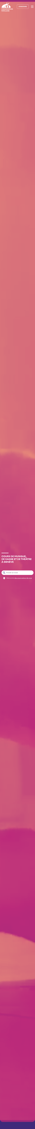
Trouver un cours (12, 572)
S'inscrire (23, 6)
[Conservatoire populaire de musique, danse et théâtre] (7, 6)
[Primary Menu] (32, 6)
